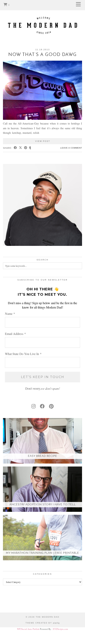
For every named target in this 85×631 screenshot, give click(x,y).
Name (10, 313)
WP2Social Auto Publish (28, 628)
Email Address (15, 334)
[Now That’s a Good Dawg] (42, 119)
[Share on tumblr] (30, 148)
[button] (79, 5)
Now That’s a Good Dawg (42, 55)
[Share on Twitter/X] (20, 148)
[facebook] (42, 406)
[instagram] (33, 406)
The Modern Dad (47, 617)
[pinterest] (51, 406)
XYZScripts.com (60, 628)
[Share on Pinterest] (25, 148)
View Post (42, 141)
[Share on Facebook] (15, 148)
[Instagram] (10, 601)
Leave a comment (71, 148)
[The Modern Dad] (42, 19)
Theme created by (43, 623)
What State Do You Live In (23, 354)
